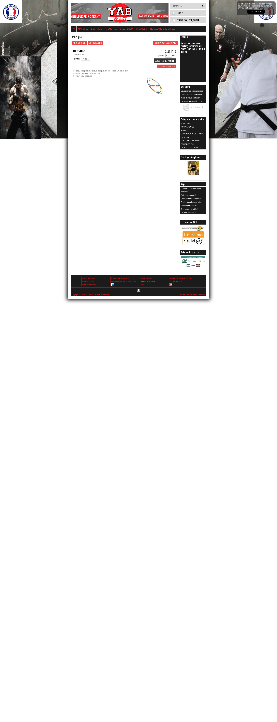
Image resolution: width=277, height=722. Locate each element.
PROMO (108, 29)
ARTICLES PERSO (124, 29)
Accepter (256, 12)
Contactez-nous (88, 281)
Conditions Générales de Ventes (181, 278)
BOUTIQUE (96, 29)
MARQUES (83, 29)
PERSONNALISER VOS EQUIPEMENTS (190, 142)
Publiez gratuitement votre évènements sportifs (191, 204)
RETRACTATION (176, 281)
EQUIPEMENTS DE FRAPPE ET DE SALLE (192, 135)
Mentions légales (146, 278)
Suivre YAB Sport (148, 281)
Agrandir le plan (186, 81)
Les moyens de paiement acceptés (191, 190)
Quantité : (161, 56)
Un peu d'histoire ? (188, 213)
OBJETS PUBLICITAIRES (191, 148)
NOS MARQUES (187, 127)
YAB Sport (185, 86)
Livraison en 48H (189, 222)
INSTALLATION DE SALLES (162, 29)
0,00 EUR (195, 20)
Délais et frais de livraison (191, 199)
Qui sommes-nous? (188, 195)
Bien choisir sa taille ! (189, 209)
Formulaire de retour (89, 284)
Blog (142, 284)
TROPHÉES (141, 29)
